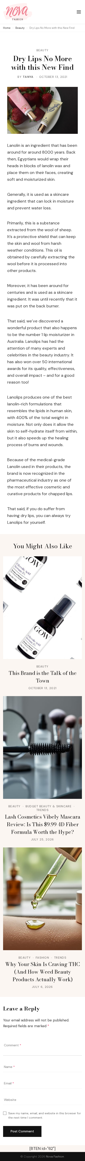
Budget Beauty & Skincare (49, 806)
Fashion (42, 957)
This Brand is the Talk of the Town (43, 677)
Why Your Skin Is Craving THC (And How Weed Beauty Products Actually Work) (42, 971)
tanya (28, 77)
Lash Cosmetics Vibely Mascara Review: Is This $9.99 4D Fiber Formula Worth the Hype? (42, 824)
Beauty (43, 50)
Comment (12, 1045)
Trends (42, 810)
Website (10, 1100)
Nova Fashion (55, 1156)
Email (9, 1083)
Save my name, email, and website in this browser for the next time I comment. (44, 1115)
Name (9, 1067)
